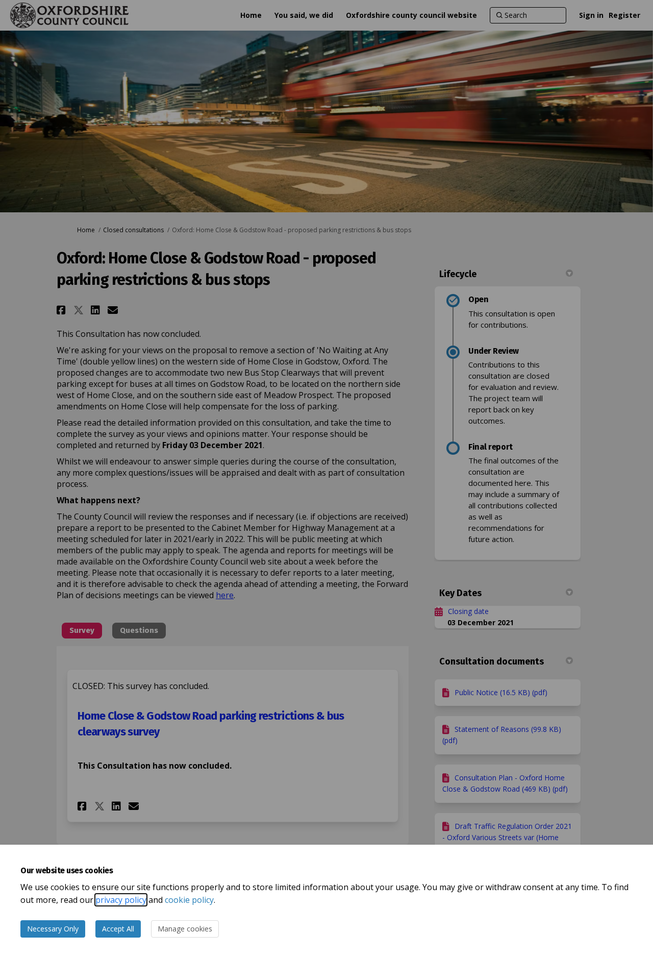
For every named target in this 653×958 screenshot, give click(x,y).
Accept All (118, 929)
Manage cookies (185, 929)
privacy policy (120, 899)
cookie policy (189, 899)
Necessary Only (53, 929)
